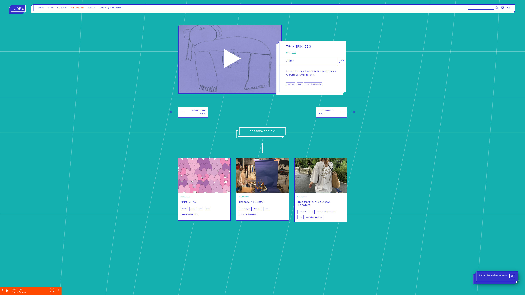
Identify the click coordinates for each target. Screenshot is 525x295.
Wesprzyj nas (77, 8)
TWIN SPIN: (295, 46)
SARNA (290, 61)
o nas (50, 8)
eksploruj (62, 8)
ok (512, 276)
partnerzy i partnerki (110, 8)
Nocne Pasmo (19, 292)
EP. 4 (198, 112)
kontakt (92, 8)
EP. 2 (326, 112)
